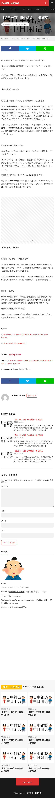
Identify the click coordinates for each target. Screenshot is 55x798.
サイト (3, 531)
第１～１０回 (27, 9)
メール (4, 521)
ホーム (3, 9)
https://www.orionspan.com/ (14, 343)
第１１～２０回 (41, 9)
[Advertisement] (27, 217)
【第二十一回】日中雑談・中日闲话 (28, 451)
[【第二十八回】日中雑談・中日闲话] (7, 439)
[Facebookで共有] (10, 48)
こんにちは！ (14, 9)
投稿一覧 (31, 396)
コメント (4, 486)
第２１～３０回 (21, 24)
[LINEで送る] (45, 48)
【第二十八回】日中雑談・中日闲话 (28, 435)
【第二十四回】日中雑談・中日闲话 (40, 741)
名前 (3, 511)
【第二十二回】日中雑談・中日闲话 (28, 419)
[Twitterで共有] (27, 48)
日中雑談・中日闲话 (16, 592)
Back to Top (27, 782)
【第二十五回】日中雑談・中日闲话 (13, 769)
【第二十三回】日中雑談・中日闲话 (13, 741)
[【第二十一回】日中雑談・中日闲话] (7, 455)
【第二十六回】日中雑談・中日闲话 (40, 769)
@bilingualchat (15, 355)
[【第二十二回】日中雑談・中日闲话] (7, 424)
